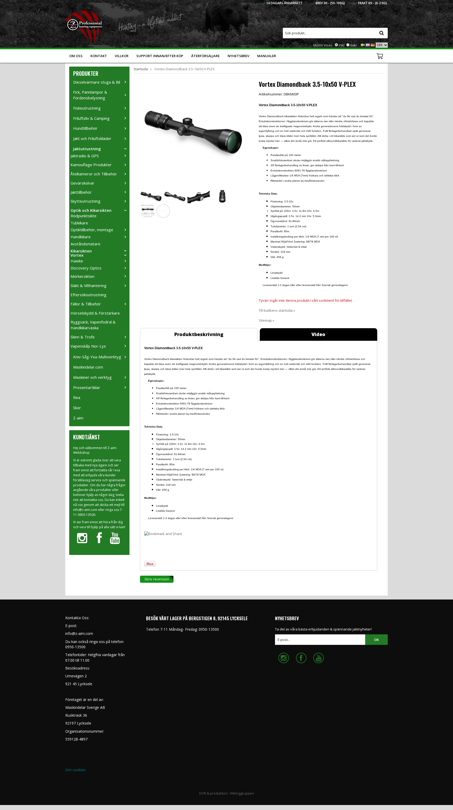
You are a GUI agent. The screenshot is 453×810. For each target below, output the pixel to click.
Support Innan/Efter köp (159, 55)
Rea (76, 397)
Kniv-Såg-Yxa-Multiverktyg (97, 356)
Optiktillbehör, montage (92, 229)
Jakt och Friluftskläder (92, 138)
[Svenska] (363, 44)
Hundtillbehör (85, 128)
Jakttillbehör (81, 192)
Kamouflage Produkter (91, 164)
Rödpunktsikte (83, 215)
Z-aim (78, 417)
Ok (376, 639)
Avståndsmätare (85, 243)
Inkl (341, 45)
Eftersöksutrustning (88, 294)
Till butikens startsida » (277, 310)
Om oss (76, 55)
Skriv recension (156, 579)
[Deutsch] (373, 44)
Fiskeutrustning (87, 108)
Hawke (77, 260)
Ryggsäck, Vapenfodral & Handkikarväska (93, 324)
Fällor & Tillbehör (86, 303)
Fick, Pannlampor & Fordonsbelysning (90, 94)
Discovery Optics (86, 268)
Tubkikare (79, 222)
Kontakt (98, 55)
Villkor (121, 55)
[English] (368, 44)
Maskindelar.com (88, 367)
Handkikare (81, 236)
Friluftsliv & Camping (91, 118)
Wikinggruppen (242, 793)
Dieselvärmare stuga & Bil (96, 82)
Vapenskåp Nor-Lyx (88, 346)
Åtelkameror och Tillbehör (94, 173)
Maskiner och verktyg (92, 377)
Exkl (353, 45)
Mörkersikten (82, 276)
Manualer (266, 55)
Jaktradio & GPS (85, 155)
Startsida (140, 69)
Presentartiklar (86, 387)
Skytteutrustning (85, 201)
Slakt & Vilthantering (88, 285)
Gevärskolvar (82, 183)
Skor (77, 407)
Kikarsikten (81, 250)
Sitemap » (266, 320)
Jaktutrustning (87, 148)
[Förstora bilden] (193, 132)
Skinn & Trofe (83, 336)
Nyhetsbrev (238, 55)
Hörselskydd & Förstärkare (95, 313)
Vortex (77, 255)
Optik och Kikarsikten (91, 210)
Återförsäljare (205, 55)
